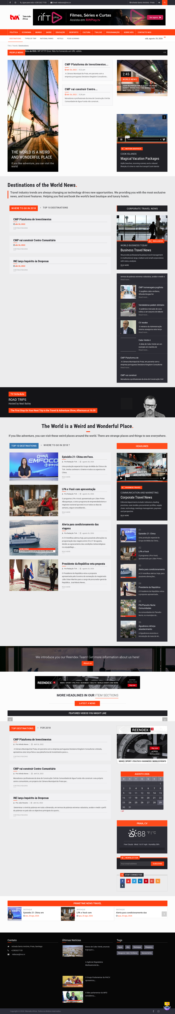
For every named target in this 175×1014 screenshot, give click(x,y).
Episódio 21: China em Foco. (77, 456)
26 (142, 802)
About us (88, 663)
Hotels (60, 38)
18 (136, 798)
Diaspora (148, 947)
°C (154, 833)
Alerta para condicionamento (152, 569)
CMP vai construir (129, 350)
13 (148, 793)
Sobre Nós (128, 32)
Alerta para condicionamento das (131, 912)
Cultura (86, 32)
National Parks (46, 38)
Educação (60, 32)
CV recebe (143, 297)
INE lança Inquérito (129, 367)
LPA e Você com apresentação (78, 489)
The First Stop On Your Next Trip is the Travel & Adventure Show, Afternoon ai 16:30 (53, 410)
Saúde (49, 32)
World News (130, 79)
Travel (14, 46)
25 (136, 802)
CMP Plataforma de (129, 332)
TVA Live (98, 32)
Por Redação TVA (70, 462)
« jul (122, 811)
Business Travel (133, 487)
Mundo (38, 32)
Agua (120, 947)
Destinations (15, 38)
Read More (125, 265)
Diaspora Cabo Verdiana (127, 953)
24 (130, 802)
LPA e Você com (84, 912)
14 (154, 793)
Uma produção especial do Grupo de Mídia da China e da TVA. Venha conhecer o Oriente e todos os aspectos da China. (84, 469)
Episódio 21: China (147, 533)
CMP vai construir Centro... (81, 89)
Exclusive (158, 241)
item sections (106, 695)
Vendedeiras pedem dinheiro (151, 279)
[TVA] (20, 17)
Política (14, 32)
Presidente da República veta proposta (83, 563)
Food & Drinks (73, 38)
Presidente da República (149, 587)
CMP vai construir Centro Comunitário (34, 240)
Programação (113, 32)
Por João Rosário (22, 803)
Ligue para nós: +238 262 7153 (34, 3)
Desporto (73, 32)
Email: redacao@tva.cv (61, 3)
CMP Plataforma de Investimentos (32, 219)
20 (148, 798)
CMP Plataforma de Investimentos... (86, 64)
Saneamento (147, 953)
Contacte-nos (144, 32)
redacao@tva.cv (18, 954)
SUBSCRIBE (157, 864)
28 (154, 802)
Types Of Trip (30, 38)
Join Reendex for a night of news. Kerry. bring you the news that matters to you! (140, 88)
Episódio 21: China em (33, 912)
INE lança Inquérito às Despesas (31, 261)
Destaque (27, 910)
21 (154, 798)
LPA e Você (144, 551)
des (127, 947)
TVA (9, 46)
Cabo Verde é (145, 315)
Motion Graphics (133, 149)
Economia (26, 32)
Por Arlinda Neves (22, 744)
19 (142, 798)
